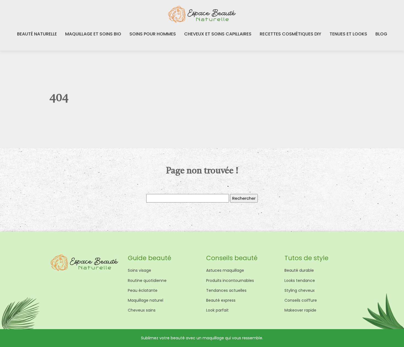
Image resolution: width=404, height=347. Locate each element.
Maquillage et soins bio (93, 34)
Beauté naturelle (37, 34)
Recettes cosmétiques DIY (290, 34)
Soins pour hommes (152, 34)
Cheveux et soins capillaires (217, 34)
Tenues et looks (348, 34)
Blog (381, 34)
